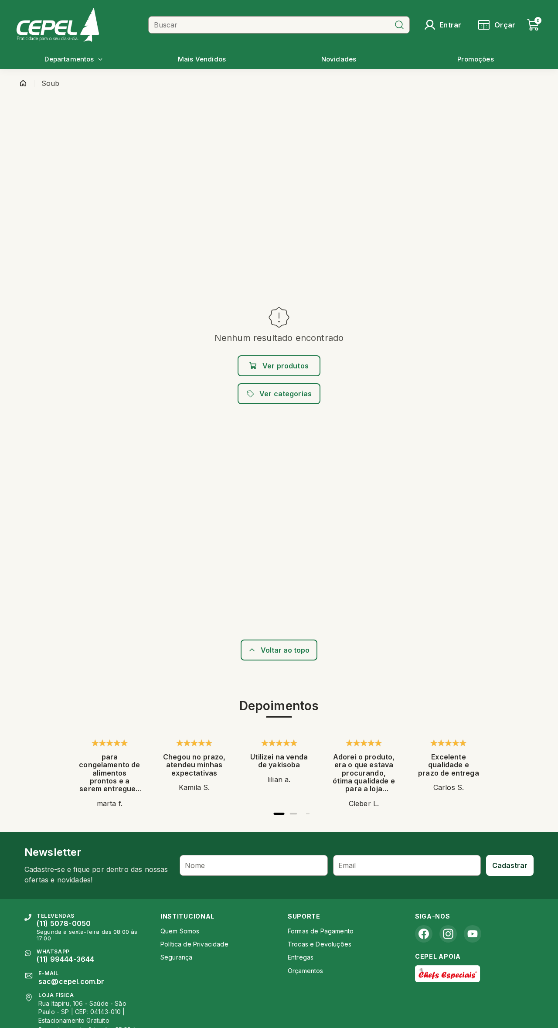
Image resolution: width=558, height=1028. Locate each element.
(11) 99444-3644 (65, 959)
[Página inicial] (23, 83)
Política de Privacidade (194, 944)
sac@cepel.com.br (71, 981)
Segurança (176, 957)
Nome (195, 865)
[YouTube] (472, 934)
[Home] (79, 24)
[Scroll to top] (279, 650)
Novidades (338, 59)
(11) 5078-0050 (64, 923)
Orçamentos (305, 970)
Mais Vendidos (202, 59)
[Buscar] (399, 25)
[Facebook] (423, 934)
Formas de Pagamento (321, 931)
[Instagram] (448, 934)
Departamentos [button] (69, 59)
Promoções (475, 59)
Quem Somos (180, 931)
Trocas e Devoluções (319, 944)
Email (347, 865)
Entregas (300, 957)
